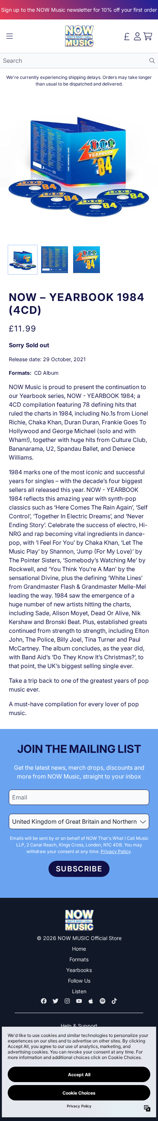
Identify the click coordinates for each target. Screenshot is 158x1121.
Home (79, 949)
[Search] (152, 60)
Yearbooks (79, 970)
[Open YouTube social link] (79, 1001)
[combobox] (79, 60)
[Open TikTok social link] (114, 1001)
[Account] (137, 36)
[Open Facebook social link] (44, 1001)
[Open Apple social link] (91, 1001)
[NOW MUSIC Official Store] (79, 36)
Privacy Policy (115, 851)
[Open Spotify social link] (102, 1001)
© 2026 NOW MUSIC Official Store (79, 938)
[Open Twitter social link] (55, 1001)
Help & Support (79, 1026)
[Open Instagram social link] (67, 1001)
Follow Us (79, 980)
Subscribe (79, 868)
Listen (79, 991)
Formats (79, 959)
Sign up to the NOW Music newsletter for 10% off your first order (79, 10)
